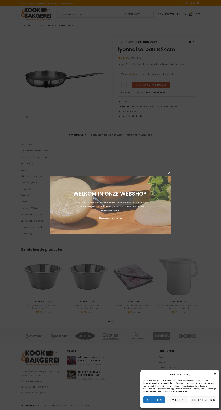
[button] (214, 374)
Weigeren (177, 400)
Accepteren (154, 400)
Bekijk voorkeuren (203, 400)
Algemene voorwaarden (110, 218)
